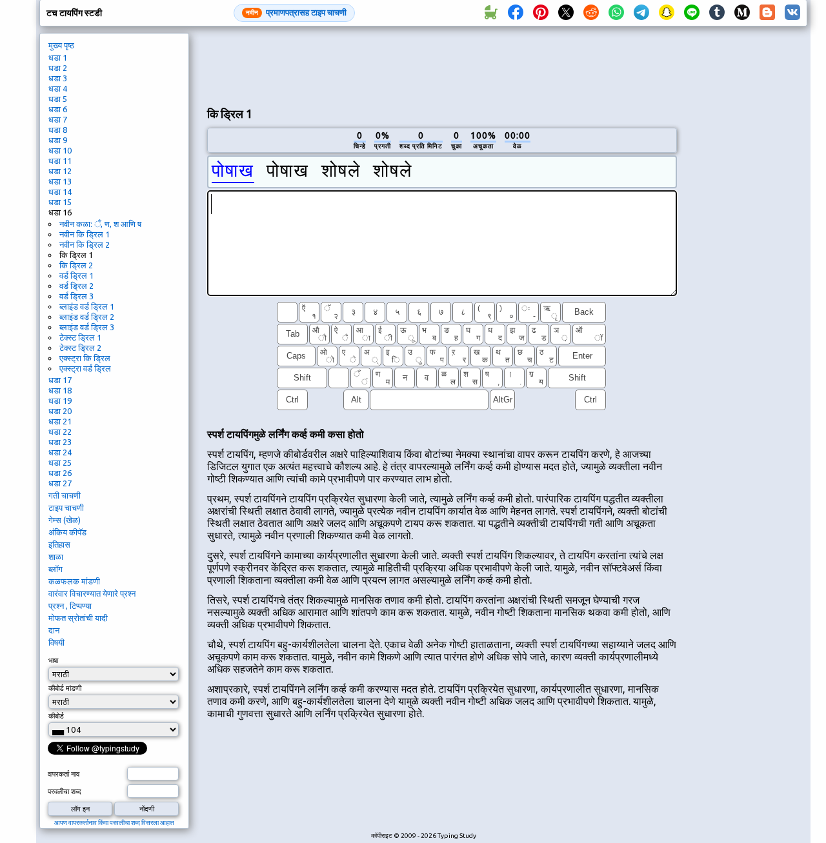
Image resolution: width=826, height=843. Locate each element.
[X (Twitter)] (566, 13)
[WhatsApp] (616, 13)
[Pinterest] (541, 13)
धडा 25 (60, 462)
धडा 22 (60, 431)
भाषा (53, 660)
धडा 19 (60, 400)
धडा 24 (60, 452)
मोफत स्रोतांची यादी (78, 617)
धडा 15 (60, 201)
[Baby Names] (490, 13)
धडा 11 (60, 160)
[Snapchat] (666, 13)
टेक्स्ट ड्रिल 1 (80, 337)
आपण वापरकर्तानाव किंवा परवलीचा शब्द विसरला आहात (114, 822)
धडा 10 (60, 150)
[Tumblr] (717, 13)
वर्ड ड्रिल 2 (76, 285)
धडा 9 (57, 139)
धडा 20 (60, 410)
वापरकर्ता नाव (63, 774)
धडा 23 (60, 441)
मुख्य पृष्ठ (61, 45)
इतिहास (59, 544)
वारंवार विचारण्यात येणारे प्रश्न (92, 593)
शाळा (55, 556)
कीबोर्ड (56, 716)
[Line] (692, 13)
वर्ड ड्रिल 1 (76, 275)
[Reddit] (591, 13)
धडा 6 (57, 109)
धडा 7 (57, 119)
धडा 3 (57, 78)
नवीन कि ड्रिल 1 (84, 234)
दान (53, 630)
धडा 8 (57, 129)
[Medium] (742, 13)
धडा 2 (57, 67)
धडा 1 (57, 57)
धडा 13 (60, 181)
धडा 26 (60, 472)
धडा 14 (60, 191)
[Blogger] (767, 13)
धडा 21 (60, 421)
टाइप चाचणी (66, 507)
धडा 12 (60, 170)
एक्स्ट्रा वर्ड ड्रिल (85, 368)
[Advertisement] (442, 65)
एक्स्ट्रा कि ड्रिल (84, 357)
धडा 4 (57, 88)
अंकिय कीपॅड (67, 532)
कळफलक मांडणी (74, 581)
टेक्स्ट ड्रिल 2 (80, 347)
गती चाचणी (64, 495)
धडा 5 (57, 98)
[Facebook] (515, 13)
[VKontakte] (792, 13)
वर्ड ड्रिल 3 (76, 296)
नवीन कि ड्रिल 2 (84, 244)
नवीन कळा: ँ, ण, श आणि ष (100, 223)
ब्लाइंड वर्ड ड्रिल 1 (86, 306)
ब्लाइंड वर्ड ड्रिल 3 (86, 327)
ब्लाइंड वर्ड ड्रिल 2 (86, 316)
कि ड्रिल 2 (76, 265)
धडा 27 (60, 483)
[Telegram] (641, 13)
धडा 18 (60, 390)
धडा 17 (60, 379)
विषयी (56, 642)
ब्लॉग (55, 568)
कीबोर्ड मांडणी (64, 688)
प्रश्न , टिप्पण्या (70, 605)
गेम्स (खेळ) (64, 519)
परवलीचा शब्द (64, 791)
